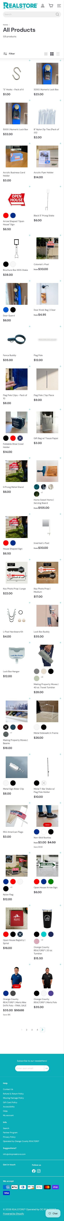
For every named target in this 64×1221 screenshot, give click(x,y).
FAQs (5, 1111)
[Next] (42, 1029)
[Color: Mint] (44, 934)
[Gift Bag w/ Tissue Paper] (47, 428)
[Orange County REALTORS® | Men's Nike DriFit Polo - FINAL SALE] (16, 991)
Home (5, 25)
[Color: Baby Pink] (36, 941)
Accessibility (9, 1106)
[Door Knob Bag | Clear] (47, 299)
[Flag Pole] (47, 345)
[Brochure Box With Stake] (16, 257)
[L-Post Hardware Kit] (16, 621)
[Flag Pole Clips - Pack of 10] (16, 386)
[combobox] (32, 14)
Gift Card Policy (10, 1102)
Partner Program (10, 1132)
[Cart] (51, 6)
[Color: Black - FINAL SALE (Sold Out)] (51, 832)
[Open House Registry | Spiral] (16, 928)
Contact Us (8, 1089)
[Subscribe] (46, 1068)
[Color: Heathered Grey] (6, 734)
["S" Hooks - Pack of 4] (16, 79)
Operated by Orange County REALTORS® (21, 1141)
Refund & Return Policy (13, 1093)
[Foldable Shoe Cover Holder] (16, 432)
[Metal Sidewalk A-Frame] (47, 720)
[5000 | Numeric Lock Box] (16, 119)
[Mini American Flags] (16, 821)
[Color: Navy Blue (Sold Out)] (20, 934)
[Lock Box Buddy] (47, 621)
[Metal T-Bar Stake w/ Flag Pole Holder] (47, 777)
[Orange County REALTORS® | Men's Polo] (47, 987)
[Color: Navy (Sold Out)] (20, 438)
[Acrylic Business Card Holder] (16, 163)
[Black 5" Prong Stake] (47, 205)
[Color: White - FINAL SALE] (44, 832)
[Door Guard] (16, 302)
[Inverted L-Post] (47, 533)
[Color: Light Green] (36, 678)
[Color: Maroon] (20, 727)
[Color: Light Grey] (36, 671)
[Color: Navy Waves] (44, 487)
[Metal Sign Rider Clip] (16, 776)
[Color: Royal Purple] (51, 993)
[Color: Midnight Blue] (13, 727)
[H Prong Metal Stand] (16, 476)
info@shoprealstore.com (14, 1154)
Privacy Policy (9, 1137)
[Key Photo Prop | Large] (16, 578)
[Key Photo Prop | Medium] (47, 579)
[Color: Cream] (44, 671)
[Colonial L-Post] (47, 254)
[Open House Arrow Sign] (47, 874)
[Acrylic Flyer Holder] (47, 162)
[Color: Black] (6, 264)
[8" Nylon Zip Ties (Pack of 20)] (47, 120)
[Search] (57, 14)
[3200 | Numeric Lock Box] (47, 79)
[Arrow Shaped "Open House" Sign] (16, 209)
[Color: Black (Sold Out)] (6, 727)
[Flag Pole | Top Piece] (47, 385)
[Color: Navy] (51, 934)
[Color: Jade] (36, 494)
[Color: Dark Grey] (13, 993)
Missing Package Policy (13, 1098)
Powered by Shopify (13, 1213)
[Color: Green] (51, 881)
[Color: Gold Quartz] (51, 487)
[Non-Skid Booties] (47, 826)
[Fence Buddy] (16, 345)
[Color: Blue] (13, 215)
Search (6, 1128)
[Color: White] (13, 264)
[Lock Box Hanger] (16, 661)
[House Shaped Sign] (16, 535)
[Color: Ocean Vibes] (36, 487)
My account (8, 1115)
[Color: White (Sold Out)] (44, 783)
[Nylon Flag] (16, 877)
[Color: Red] (6, 215)
